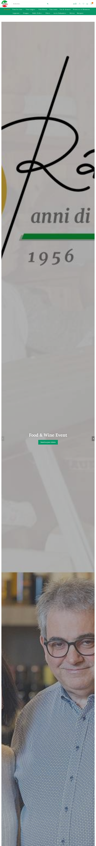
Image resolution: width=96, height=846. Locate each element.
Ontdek (48, 447)
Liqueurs (16, 13)
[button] (2, 438)
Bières (72, 13)
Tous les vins (17, 9)
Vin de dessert (65, 9)
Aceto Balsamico (60, 13)
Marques (80, 13)
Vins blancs (42, 9)
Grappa (26, 13)
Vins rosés (53, 9)
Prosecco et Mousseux (81, 9)
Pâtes (48, 13)
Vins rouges (30, 9)
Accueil (7, 9)
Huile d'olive (37, 13)
